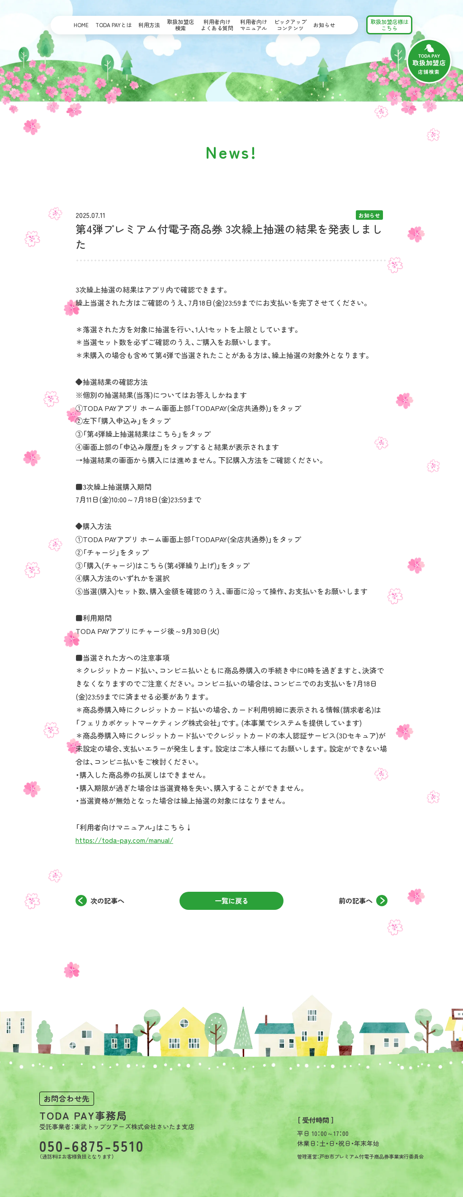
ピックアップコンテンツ (290, 25)
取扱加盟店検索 (180, 25)
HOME (81, 24)
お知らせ (324, 24)
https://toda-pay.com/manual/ (124, 840)
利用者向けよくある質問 (217, 25)
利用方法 (149, 24)
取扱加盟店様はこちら (389, 25)
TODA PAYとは (113, 24)
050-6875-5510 (92, 1146)
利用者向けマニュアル (253, 25)
